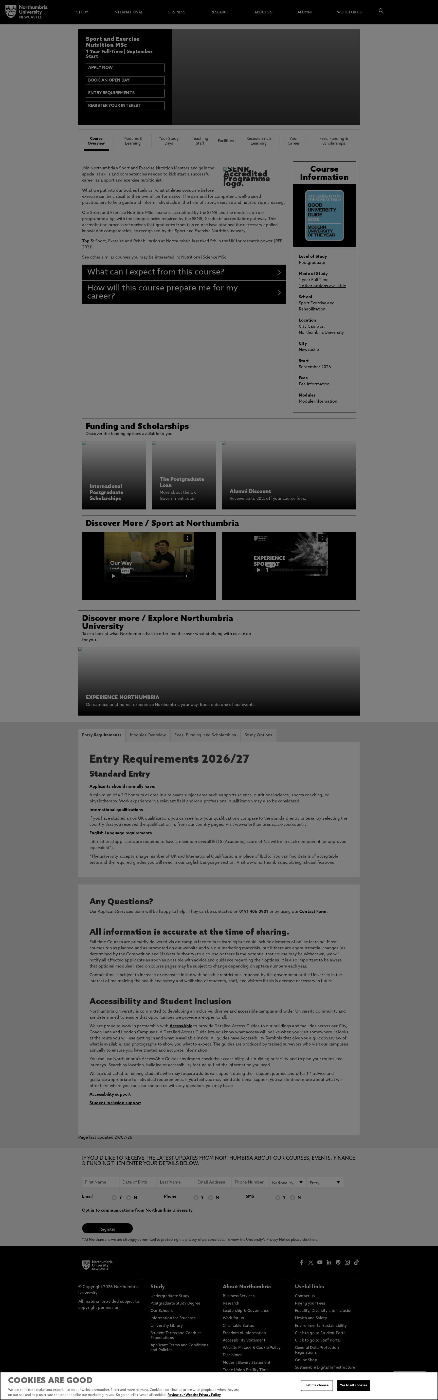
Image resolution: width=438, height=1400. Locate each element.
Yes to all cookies (353, 1385)
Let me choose (317, 1385)
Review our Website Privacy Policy (194, 1394)
